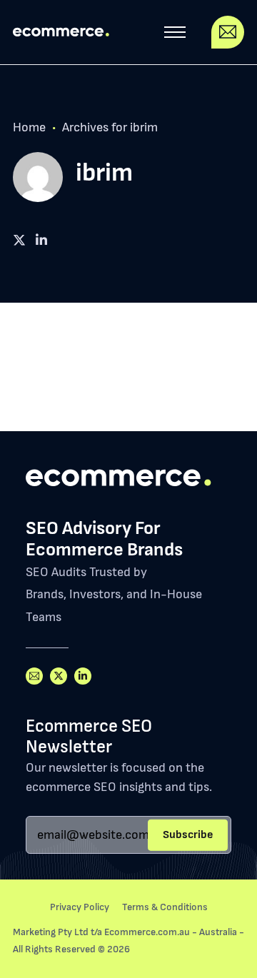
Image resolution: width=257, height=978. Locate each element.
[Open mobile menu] (175, 32)
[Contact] (227, 32)
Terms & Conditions (165, 907)
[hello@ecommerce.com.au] (34, 676)
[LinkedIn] (19, 240)
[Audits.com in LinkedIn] (82, 676)
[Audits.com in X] (58, 676)
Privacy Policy (79, 907)
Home (29, 127)
